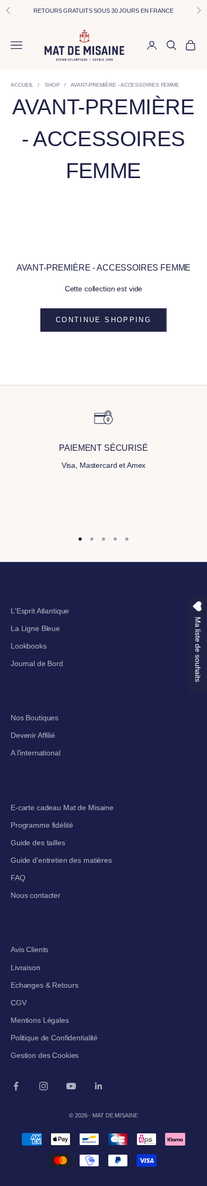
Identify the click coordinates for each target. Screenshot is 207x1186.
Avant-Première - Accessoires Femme (125, 85)
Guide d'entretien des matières (61, 860)
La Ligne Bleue (35, 628)
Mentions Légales (40, 1020)
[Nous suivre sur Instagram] (43, 1086)
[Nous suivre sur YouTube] (71, 1086)
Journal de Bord (37, 663)
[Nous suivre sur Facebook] (16, 1086)
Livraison (25, 967)
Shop (52, 85)
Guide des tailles (38, 842)
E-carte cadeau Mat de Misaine (62, 807)
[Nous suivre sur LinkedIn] (98, 1086)
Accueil (22, 85)
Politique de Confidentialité (54, 1037)
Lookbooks (29, 646)
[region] (103, 464)
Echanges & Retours (44, 985)
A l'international (36, 752)
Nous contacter (36, 895)
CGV (19, 1002)
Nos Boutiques (34, 717)
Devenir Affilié (33, 735)
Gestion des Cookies (45, 1055)
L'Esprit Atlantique (40, 611)
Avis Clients (29, 949)
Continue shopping (103, 320)
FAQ (18, 877)
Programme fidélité (42, 825)
